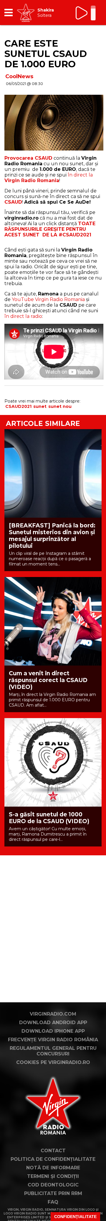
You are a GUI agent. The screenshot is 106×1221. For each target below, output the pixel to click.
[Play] (82, 12)
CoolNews (19, 76)
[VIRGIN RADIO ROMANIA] (25, 12)
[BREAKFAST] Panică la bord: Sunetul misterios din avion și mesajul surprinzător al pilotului (52, 535)
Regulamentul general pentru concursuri (53, 1051)
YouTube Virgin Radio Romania (48, 299)
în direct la (48, 177)
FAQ (53, 1202)
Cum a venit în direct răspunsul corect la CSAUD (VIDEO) (48, 680)
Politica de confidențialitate (53, 1159)
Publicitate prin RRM (53, 1193)
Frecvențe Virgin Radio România (53, 1039)
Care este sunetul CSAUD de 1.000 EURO (45, 54)
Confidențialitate (75, 1216)
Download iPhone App (53, 1031)
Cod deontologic (53, 1185)
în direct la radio (23, 316)
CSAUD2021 (18, 406)
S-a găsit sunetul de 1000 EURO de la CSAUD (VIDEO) (49, 818)
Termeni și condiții (53, 1176)
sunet (40, 406)
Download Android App (53, 1022)
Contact (53, 1150)
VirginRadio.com (53, 1014)
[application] (87, 12)
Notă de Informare (53, 1168)
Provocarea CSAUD (28, 158)
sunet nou (60, 406)
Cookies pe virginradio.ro (53, 1062)
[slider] (93, 13)
